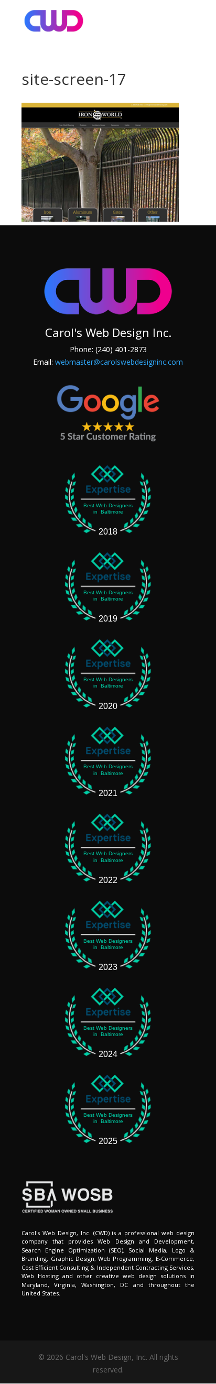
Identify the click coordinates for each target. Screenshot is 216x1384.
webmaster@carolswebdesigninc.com (119, 362)
